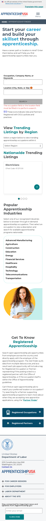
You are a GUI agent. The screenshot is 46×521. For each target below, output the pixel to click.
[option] (23, 179)
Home (4, 22)
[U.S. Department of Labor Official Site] (7, 445)
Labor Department (15, 491)
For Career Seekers (15, 481)
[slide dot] (19, 199)
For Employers (13, 486)
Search (23, 101)
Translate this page (34, 7)
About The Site (13, 496)
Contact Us (7, 467)
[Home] (14, 14)
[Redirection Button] (37, 187)
